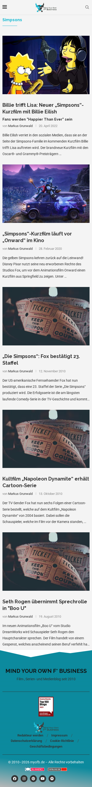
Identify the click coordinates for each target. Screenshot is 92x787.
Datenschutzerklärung (26, 741)
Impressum (59, 735)
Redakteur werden (30, 735)
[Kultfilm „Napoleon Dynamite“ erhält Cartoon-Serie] (46, 439)
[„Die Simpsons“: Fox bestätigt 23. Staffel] (46, 316)
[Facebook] (14, 778)
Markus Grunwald (20, 126)
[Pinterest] (33, 778)
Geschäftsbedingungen (46, 746)
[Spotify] (52, 778)
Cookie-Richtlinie (62, 741)
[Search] (87, 7)
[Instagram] (24, 778)
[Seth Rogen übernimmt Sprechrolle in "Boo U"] (46, 561)
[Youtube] (42, 778)
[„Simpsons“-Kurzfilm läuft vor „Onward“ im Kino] (46, 193)
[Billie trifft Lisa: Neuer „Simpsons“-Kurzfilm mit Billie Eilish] (46, 65)
